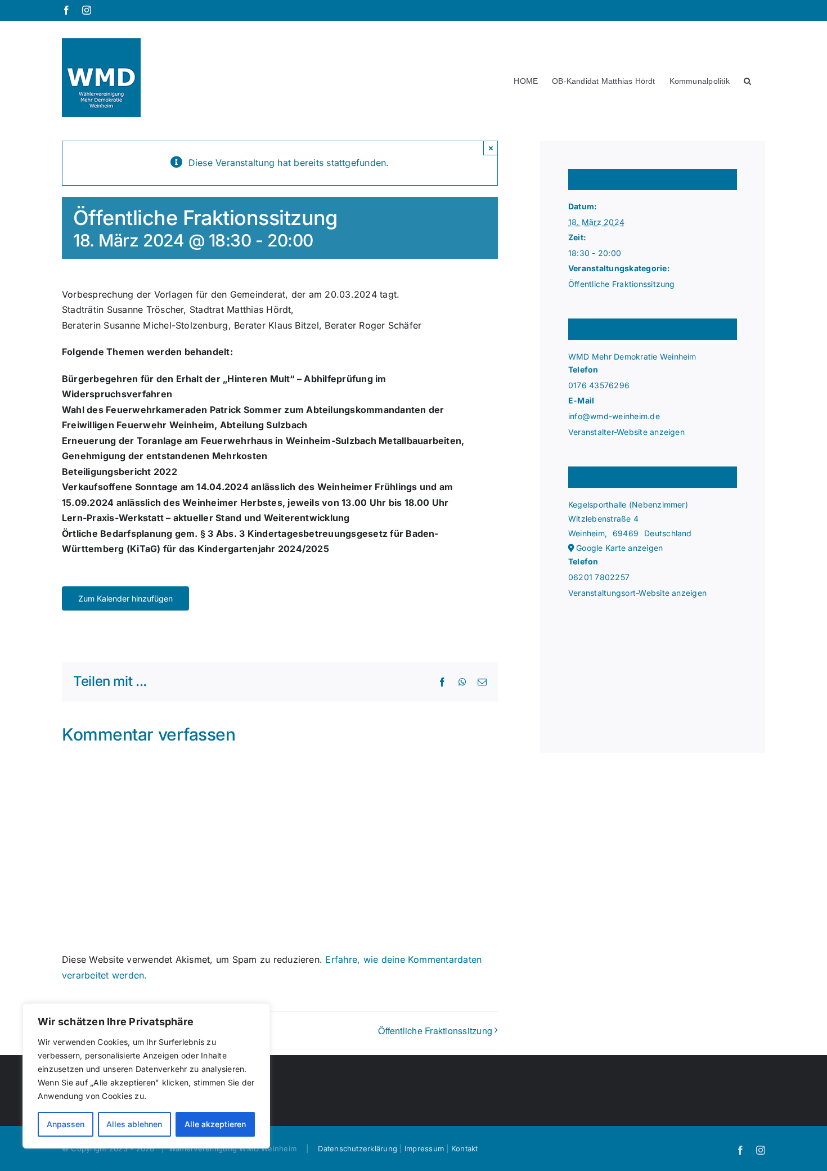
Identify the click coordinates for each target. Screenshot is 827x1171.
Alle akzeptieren (215, 1124)
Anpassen (65, 1124)
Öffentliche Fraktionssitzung (435, 1030)
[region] (146, 1075)
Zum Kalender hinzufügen (125, 598)
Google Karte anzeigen (619, 548)
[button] (747, 77)
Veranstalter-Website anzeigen (626, 432)
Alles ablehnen (134, 1124)
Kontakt (464, 1148)
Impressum (424, 1148)
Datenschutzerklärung (357, 1148)
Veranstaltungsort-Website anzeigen (637, 593)
